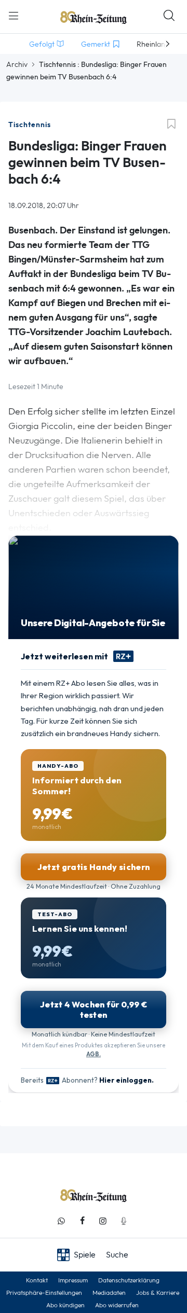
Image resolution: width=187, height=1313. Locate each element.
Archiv (17, 64)
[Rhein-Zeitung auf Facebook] (82, 1220)
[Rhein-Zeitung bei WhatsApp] (61, 1220)
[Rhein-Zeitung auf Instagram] (103, 1220)
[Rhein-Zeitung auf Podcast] (123, 1220)
